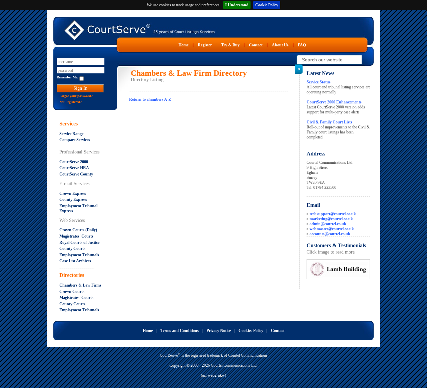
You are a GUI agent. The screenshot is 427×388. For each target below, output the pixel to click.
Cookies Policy (251, 330)
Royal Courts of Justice (79, 242)
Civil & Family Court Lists (329, 122)
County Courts (72, 248)
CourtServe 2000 (73, 161)
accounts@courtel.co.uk (330, 234)
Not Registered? (70, 102)
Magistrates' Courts (76, 236)
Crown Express (72, 193)
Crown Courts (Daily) (78, 230)
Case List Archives (75, 261)
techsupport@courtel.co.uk (333, 214)
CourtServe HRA (74, 167)
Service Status (319, 82)
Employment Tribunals (79, 255)
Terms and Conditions (179, 330)
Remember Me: (67, 77)
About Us (280, 45)
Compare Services (74, 139)
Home (183, 45)
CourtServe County (76, 174)
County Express (73, 199)
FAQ (302, 45)
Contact (256, 45)
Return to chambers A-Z (150, 99)
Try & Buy (230, 45)
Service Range (71, 133)
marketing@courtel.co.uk (331, 219)
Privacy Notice (218, 330)
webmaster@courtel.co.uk (332, 229)
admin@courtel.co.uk (328, 224)
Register (205, 45)
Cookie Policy (266, 5)
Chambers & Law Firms (80, 285)
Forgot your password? (76, 96)
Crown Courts (71, 291)
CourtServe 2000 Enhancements (334, 102)
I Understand (237, 5)
